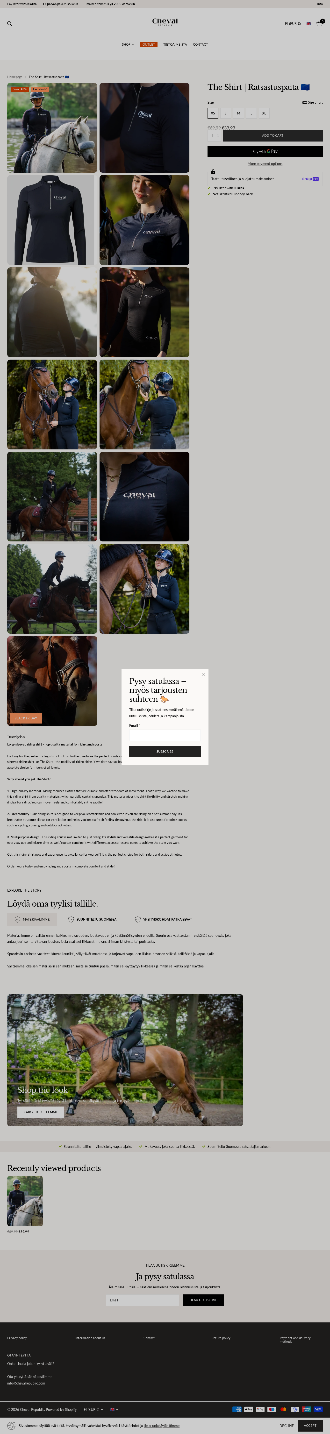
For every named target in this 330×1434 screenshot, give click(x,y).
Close (203, 674)
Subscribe (165, 751)
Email (134, 725)
